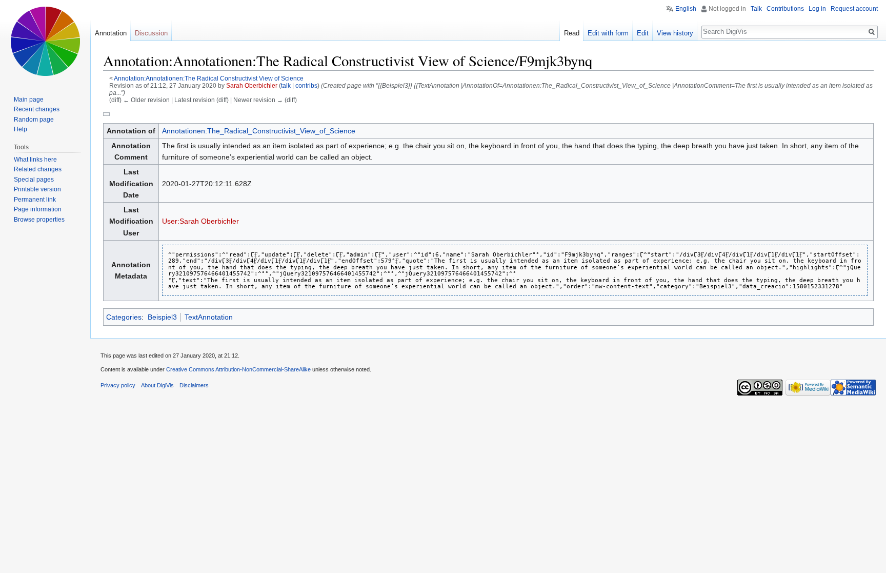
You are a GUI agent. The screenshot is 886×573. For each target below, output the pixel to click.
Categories (124, 317)
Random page (34, 119)
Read (571, 33)
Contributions (785, 8)
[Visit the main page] (45, 41)
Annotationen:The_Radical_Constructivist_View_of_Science (258, 131)
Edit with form (608, 33)
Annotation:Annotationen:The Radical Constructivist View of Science (209, 78)
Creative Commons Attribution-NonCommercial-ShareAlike (238, 369)
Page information (38, 209)
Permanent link (35, 199)
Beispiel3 (162, 317)
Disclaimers (194, 385)
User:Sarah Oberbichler (200, 221)
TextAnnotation (209, 317)
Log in (817, 8)
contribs (306, 85)
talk (286, 85)
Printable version (37, 189)
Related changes (38, 169)
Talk (756, 8)
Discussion (151, 33)
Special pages (34, 179)
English (685, 8)
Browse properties (39, 219)
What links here (35, 159)
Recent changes (36, 109)
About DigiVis (157, 385)
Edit (643, 33)
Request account (854, 8)
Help (20, 129)
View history (675, 33)
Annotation (111, 33)
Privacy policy (117, 385)
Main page (29, 99)
